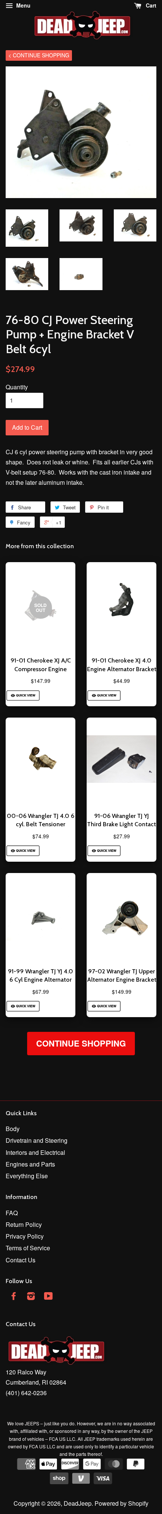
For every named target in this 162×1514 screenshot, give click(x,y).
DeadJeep (78, 1503)
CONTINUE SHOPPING (81, 1043)
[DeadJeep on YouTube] (48, 1297)
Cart (150, 5)
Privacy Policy (25, 1236)
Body (13, 1128)
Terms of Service (28, 1247)
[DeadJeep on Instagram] (31, 1297)
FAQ (12, 1212)
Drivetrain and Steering (36, 1140)
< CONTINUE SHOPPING (38, 55)
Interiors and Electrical (35, 1152)
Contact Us (20, 1260)
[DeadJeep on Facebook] (13, 1297)
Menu (23, 5)
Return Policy (24, 1224)
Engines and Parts (30, 1164)
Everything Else (27, 1175)
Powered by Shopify (121, 1503)
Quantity (17, 387)
